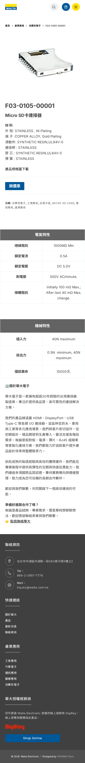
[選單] (76, 7)
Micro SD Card (63, 203)
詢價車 (14, 186)
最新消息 (11, 626)
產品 (8, 620)
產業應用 (20, 207)
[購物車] (66, 7)
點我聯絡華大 (20, 521)
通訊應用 (11, 672)
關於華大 (11, 614)
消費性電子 (19, 203)
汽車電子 (11, 666)
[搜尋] (54, 7)
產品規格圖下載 (17, 169)
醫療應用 (11, 678)
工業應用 (32, 203)
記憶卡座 (45, 203)
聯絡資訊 (11, 632)
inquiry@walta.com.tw (32, 587)
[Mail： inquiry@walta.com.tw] (9, 585)
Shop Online (32, 738)
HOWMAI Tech (65, 756)
